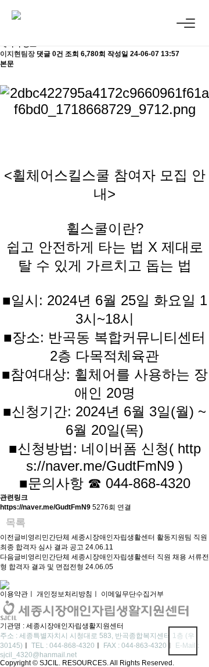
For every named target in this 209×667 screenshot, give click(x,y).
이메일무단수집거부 (132, 594)
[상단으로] (182, 640)
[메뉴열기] (185, 23)
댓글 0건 (50, 54)
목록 (16, 522)
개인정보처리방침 (64, 594)
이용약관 (14, 594)
